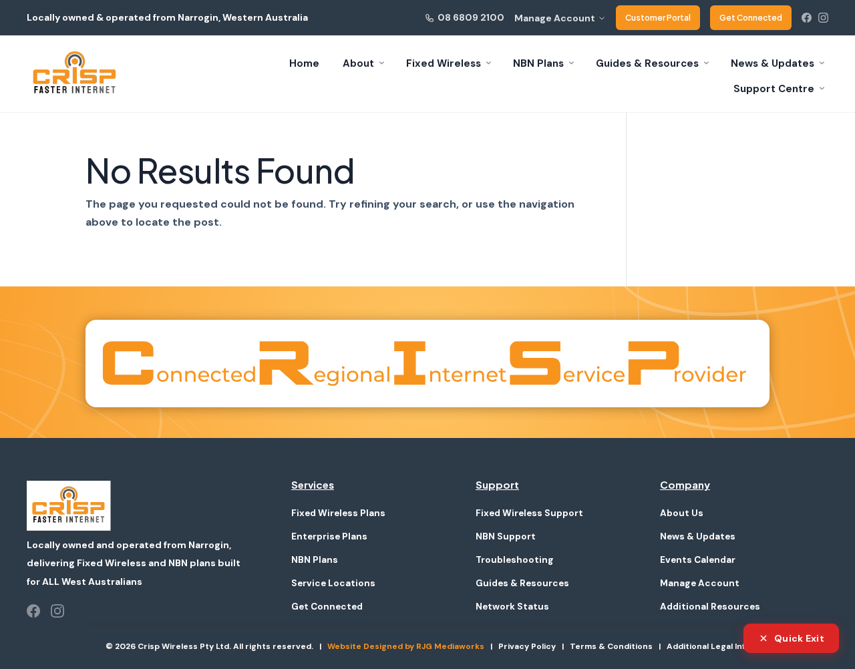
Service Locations (333, 583)
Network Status (512, 606)
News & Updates (772, 63)
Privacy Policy (527, 646)
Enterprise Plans (329, 536)
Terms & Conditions (611, 646)
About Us (681, 513)
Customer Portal (658, 18)
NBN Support (506, 536)
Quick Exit (799, 638)
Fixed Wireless (443, 63)
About (358, 63)
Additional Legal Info (708, 646)
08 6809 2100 (471, 17)
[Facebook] (807, 18)
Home (304, 63)
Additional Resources (710, 606)
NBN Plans (538, 63)
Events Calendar (697, 560)
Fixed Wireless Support (529, 513)
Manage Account (554, 18)
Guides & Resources (647, 63)
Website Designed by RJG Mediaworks (405, 646)
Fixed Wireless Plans (338, 513)
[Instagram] (823, 18)
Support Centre (773, 88)
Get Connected (750, 18)
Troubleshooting (515, 560)
